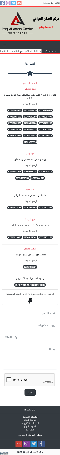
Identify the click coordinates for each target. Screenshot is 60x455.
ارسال (30, 392)
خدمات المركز (30, 420)
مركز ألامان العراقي (34, 452)
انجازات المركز (30, 426)
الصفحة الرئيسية (30, 417)
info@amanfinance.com (30, 285)
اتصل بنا (30, 429)
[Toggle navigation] (5, 45)
